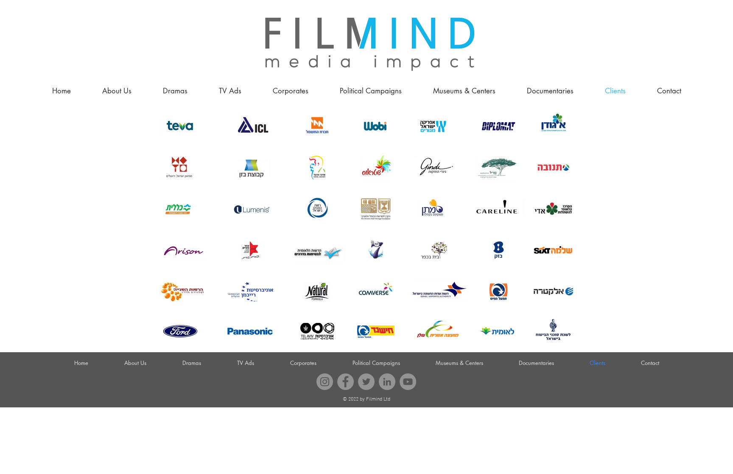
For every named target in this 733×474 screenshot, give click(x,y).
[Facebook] (345, 381)
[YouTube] (408, 381)
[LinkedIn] (387, 381)
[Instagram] (324, 381)
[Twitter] (366, 381)
